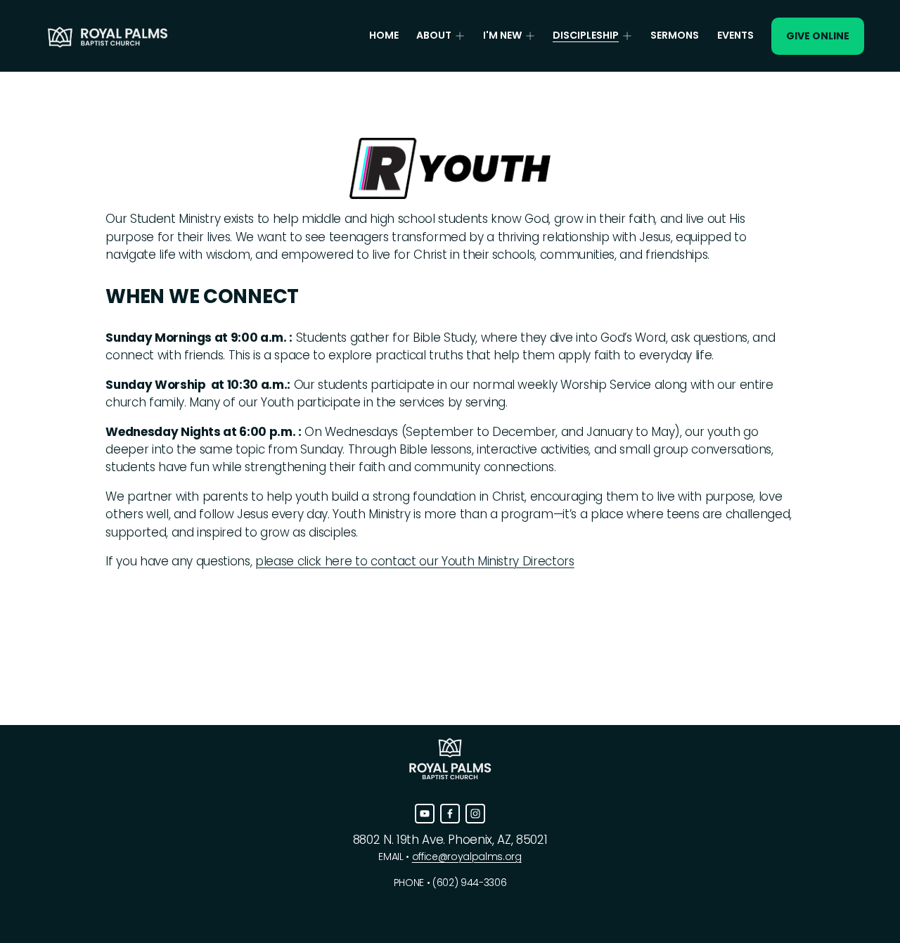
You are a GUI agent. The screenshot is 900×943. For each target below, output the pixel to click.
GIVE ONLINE (817, 36)
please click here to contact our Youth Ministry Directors (414, 561)
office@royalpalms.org (467, 856)
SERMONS (674, 35)
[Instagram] (475, 813)
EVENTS (735, 35)
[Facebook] (450, 813)
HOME (384, 35)
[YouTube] (425, 813)
